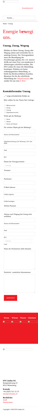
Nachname (8, 179)
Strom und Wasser (11, 124)
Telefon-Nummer (10, 206)
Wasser (8, 121)
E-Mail (23, 81)
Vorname (7, 170)
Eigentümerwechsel (12, 112)
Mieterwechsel (10, 105)
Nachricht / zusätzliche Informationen (17, 272)
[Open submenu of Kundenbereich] (34, 8)
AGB (5, 400)
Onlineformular (23, 78)
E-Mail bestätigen (9, 201)
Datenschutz (8, 402)
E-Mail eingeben (9, 194)
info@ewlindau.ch (10, 394)
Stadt (5, 150)
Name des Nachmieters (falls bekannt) (17, 249)
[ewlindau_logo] (10, 1)
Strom (8, 119)
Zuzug (8, 108)
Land (5, 244)
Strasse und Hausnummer (11, 134)
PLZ (5, 157)
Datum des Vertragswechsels (14, 162)
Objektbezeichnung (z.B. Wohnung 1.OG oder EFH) (18, 142)
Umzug (8, 110)
